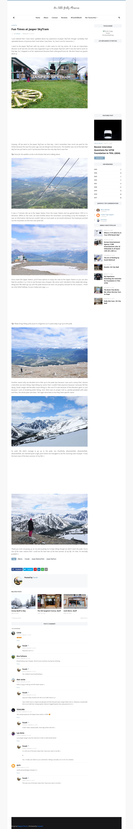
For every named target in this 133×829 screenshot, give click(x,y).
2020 (107, 187)
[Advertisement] (49, 128)
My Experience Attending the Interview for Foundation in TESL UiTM (112, 279)
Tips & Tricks (98, 143)
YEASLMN (21, 709)
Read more (99, 158)
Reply (18, 640)
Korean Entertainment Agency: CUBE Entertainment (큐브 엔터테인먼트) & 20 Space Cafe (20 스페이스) (112, 246)
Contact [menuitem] (55, 18)
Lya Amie (20, 733)
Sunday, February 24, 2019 (24, 735)
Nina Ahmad (105, 210)
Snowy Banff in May (18, 611)
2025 (107, 169)
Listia (19, 632)
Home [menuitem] (38, 18)
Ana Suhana (22, 656)
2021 (107, 183)
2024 (107, 173)
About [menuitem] (46, 18)
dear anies (21, 679)
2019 (107, 190)
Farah (18, 34)
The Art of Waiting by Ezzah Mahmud (111, 259)
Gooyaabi (40, 826)
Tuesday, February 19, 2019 (24, 635)
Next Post (84, 618)
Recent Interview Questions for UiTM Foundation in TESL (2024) (107, 150)
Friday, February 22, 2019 (29, 648)
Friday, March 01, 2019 (23, 767)
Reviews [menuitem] (64, 18)
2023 (107, 176)
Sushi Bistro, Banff (70, 611)
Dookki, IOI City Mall (111, 267)
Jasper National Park (38, 559)
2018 (107, 194)
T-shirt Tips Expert (107, 215)
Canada (27, 559)
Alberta (14, 25)
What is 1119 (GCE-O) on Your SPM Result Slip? (112, 234)
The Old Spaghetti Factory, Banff (49, 611)
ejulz (19, 765)
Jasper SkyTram (51, 559)
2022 (107, 180)
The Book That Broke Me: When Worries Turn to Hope (112, 292)
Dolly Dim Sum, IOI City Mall (112, 302)
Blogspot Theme (22, 826)
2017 (107, 198)
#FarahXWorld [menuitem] (76, 18)
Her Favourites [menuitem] (90, 18)
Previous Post (16, 618)
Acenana (104, 220)
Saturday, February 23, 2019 (24, 712)
